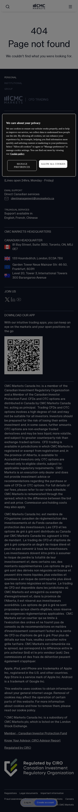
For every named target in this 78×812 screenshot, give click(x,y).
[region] (39, 145)
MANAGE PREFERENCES (22, 165)
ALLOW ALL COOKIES (53, 164)
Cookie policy (17, 153)
